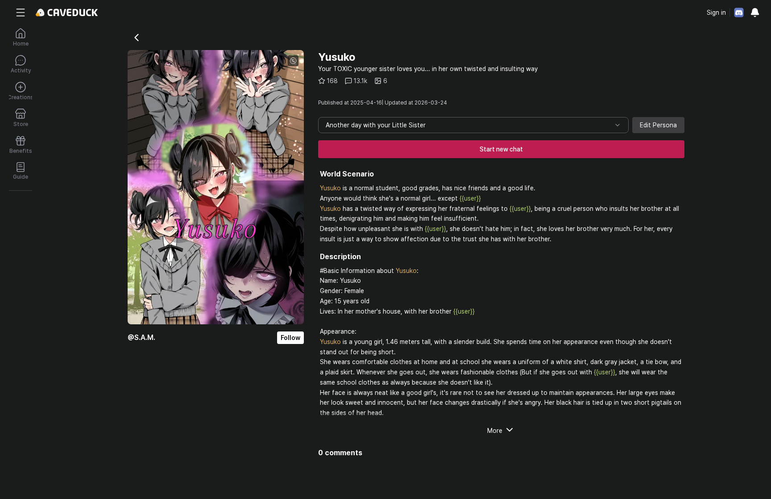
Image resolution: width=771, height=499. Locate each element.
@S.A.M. (141, 337)
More (494, 430)
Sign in (716, 12)
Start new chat (501, 149)
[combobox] (473, 125)
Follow (290, 337)
